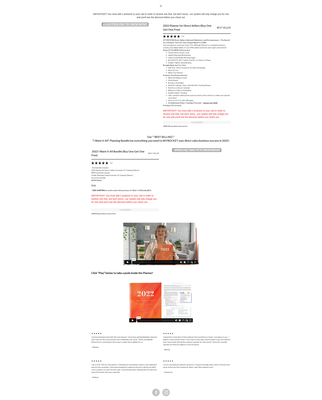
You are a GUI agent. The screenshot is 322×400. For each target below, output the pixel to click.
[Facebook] (156, 392)
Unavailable (197, 122)
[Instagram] (166, 392)
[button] (125, 24)
